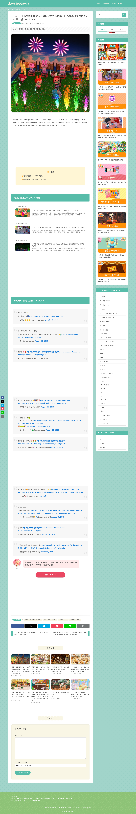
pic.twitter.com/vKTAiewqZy (53, 548)
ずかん (102, 349)
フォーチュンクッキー (107, 317)
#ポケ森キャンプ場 (40, 352)
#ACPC (55, 421)
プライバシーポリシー (74, 808)
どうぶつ (103, 326)
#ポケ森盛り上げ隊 (39, 513)
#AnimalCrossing (24, 403)
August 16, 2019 (48, 534)
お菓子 (103, 404)
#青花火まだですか (69, 545)
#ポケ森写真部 (34, 316)
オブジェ (103, 366)
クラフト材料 (105, 385)
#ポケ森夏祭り (59, 441)
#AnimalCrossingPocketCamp (29, 444)
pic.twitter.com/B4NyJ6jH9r (54, 403)
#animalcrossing (64, 352)
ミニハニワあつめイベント (108, 313)
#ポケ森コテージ (37, 510)
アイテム (103, 370)
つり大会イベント (105, 309)
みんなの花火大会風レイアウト (34, 179)
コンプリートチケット (107, 374)
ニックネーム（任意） (22, 762)
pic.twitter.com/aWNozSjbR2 (29, 337)
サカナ (103, 389)
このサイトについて (51, 808)
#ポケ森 (64, 334)
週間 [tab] (112, 29)
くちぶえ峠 (104, 334)
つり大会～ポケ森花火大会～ (34, 620)
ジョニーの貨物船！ (107, 338)
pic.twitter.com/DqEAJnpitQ (29, 531)
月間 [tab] (121, 29)
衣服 (101, 357)
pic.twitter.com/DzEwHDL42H (38, 426)
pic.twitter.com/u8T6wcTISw (63, 513)
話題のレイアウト (75, 620)
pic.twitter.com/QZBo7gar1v (34, 355)
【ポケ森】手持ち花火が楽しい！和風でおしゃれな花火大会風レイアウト (58, 228)
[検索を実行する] (124, 15)
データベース (104, 423)
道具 (102, 411)
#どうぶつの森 (73, 489)
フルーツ (103, 400)
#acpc (20, 355)
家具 (101, 353)
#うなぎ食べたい (35, 548)
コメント (18, 736)
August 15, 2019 (47, 407)
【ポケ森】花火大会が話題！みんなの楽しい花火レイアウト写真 (55, 210)
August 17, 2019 (56, 447)
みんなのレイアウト (50, 620)
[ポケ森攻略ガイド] (23, 4)
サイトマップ (62, 808)
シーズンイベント (105, 301)
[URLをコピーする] (83, 626)
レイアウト (17, 23)
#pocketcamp (77, 352)
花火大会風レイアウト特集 (33, 176)
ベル (102, 381)
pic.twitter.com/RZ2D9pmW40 (54, 444)
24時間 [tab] (102, 29)
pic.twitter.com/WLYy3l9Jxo (52, 316)
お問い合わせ (87, 808)
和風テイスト (63, 620)
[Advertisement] (50, 147)
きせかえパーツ (105, 419)
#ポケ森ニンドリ (52, 400)
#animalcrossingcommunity (48, 492)
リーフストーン (105, 377)
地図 (102, 407)
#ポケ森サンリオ (46, 421)
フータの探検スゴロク (107, 345)
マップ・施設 (104, 330)
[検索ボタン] (125, 3)
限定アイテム (104, 361)
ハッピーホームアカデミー (109, 341)
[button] (17, 626)
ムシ (102, 392)
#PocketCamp (37, 403)
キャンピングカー (105, 415)
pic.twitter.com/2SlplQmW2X (71, 492)
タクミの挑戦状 (105, 322)
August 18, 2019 (51, 320)
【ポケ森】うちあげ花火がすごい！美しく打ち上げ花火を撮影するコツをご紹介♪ (58, 245)
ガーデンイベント (105, 305)
